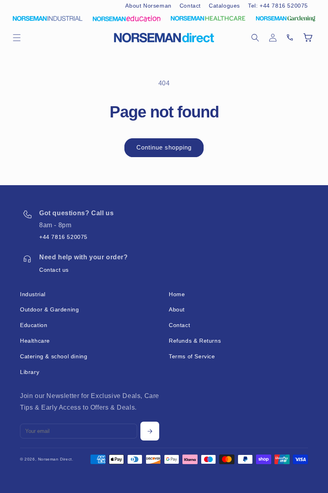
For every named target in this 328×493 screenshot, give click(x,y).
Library (29, 372)
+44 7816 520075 (63, 237)
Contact (190, 5)
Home (177, 294)
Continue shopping (164, 147)
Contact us (54, 270)
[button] (17, 37)
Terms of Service (192, 356)
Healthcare (35, 340)
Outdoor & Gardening (49, 309)
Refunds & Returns (195, 340)
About (177, 309)
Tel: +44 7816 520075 (278, 5)
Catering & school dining (53, 356)
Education (33, 325)
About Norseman (148, 5)
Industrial (33, 294)
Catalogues (224, 5)
